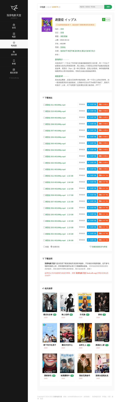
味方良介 (92, 51)
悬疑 (65, 36)
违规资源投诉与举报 (99, 247)
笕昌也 (63, 47)
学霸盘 (104, 396)
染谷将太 (77, 51)
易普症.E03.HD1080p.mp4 (55, 156)
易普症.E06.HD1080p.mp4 (55, 137)
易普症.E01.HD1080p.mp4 (55, 169)
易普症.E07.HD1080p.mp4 (55, 131)
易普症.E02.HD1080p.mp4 (55, 163)
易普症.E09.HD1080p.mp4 (55, 118)
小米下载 (105, 175)
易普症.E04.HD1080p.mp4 (55, 150)
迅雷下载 (93, 104)
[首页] (14, 8)
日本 (62, 29)
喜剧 (62, 36)
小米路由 (105, 104)
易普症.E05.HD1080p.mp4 (55, 144)
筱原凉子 (63, 51)
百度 (109, 396)
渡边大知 (84, 51)
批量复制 (55, 247)
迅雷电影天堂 (96, 396)
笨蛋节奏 (70, 51)
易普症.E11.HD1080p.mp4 (55, 105)
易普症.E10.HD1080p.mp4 (55, 111)
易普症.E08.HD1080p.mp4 (55, 124)
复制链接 (82, 104)
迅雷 (41, 399)
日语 (62, 33)
